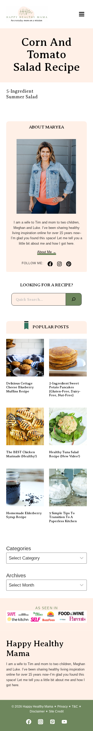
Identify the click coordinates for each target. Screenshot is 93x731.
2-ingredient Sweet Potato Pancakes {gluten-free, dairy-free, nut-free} (64, 389)
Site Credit (56, 711)
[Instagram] (40, 722)
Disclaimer (37, 711)
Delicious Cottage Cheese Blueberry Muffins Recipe (20, 387)
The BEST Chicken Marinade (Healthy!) (21, 454)
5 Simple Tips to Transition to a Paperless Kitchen (63, 517)
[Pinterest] (52, 722)
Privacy (62, 706)
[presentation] (25, 357)
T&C (75, 706)
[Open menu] (81, 14)
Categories (18, 548)
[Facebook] (29, 722)
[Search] (74, 299)
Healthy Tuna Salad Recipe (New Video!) (64, 454)
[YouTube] (64, 722)
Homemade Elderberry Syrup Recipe (24, 515)
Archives (16, 575)
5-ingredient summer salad (22, 94)
